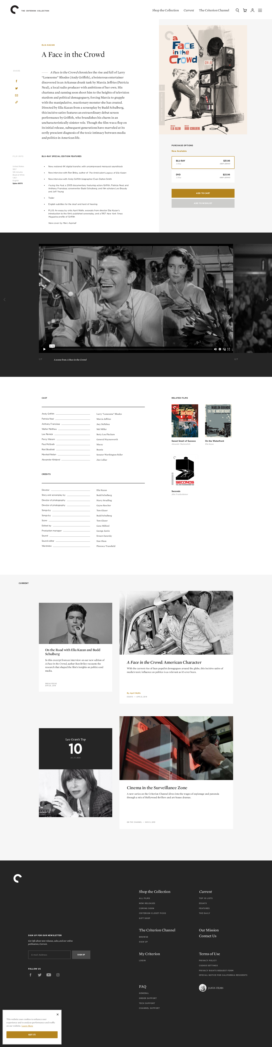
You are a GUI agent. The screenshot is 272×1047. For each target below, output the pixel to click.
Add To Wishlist (203, 203)
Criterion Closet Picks (152, 913)
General (144, 993)
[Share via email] (16, 95)
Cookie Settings (208, 965)
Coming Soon (146, 908)
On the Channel (134, 822)
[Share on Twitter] (16, 88)
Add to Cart (203, 193)
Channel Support (149, 1008)
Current (189, 10)
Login (142, 960)
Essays (130, 697)
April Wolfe (135, 693)
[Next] (267, 299)
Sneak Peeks (51, 683)
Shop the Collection (165, 10)
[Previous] (5, 299)
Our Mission (209, 930)
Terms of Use (209, 953)
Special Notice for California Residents (223, 975)
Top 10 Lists (206, 898)
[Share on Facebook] (16, 81)
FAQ (142, 986)
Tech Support (147, 1003)
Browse (143, 937)
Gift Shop (144, 918)
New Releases (147, 903)
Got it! (32, 1034)
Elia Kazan (48, 45)
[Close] (57, 1014)
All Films (144, 898)
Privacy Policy (208, 960)
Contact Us (207, 935)
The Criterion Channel (214, 10)
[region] (32, 1027)
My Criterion (149, 953)
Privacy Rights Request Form (216, 970)
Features (204, 908)
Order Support (148, 998)
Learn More (27, 1025)
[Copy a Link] (16, 102)
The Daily (204, 913)
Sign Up (143, 942)
